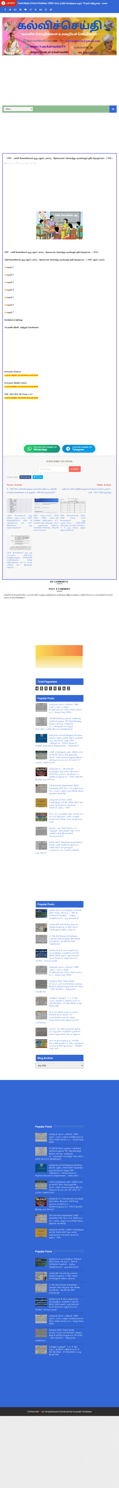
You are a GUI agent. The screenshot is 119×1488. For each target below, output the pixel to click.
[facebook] (5, 10)
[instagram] (46, 10)
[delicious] (51, 10)
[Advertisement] (59, 81)
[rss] (35, 10)
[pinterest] (20, 10)
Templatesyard (51, 1411)
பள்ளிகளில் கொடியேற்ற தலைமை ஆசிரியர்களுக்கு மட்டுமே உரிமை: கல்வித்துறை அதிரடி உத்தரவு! (64, 927)
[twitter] (10, 10)
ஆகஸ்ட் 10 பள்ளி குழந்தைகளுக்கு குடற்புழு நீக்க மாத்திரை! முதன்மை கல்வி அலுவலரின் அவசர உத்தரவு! (64, 1031)
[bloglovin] (25, 10)
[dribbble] (30, 10)
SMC (35, 163)
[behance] (40, 10)
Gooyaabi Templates (82, 1411)
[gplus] (15, 10)
